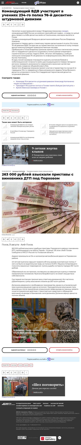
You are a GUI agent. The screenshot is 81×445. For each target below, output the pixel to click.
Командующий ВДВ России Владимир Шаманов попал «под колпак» (22, 138)
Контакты (61, 405)
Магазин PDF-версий (57, 403)
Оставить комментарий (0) (64, 95)
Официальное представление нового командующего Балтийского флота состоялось (60, 132)
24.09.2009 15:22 (6, 8)
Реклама (45, 403)
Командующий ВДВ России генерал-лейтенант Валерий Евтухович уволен (22, 125)
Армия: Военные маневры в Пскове (31, 88)
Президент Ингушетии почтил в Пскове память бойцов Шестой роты (44, 86)
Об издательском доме (23, 403)
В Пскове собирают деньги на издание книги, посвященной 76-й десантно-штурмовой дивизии (63, 126)
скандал (65, 31)
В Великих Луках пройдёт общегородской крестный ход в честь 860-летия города (45, 331)
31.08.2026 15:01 (6, 171)
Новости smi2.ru (8, 165)
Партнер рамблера (33, 437)
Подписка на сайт (49, 405)
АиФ (13, 234)
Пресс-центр (37, 403)
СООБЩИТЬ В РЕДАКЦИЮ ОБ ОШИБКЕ (27, 408)
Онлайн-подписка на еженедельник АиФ (29, 405)
